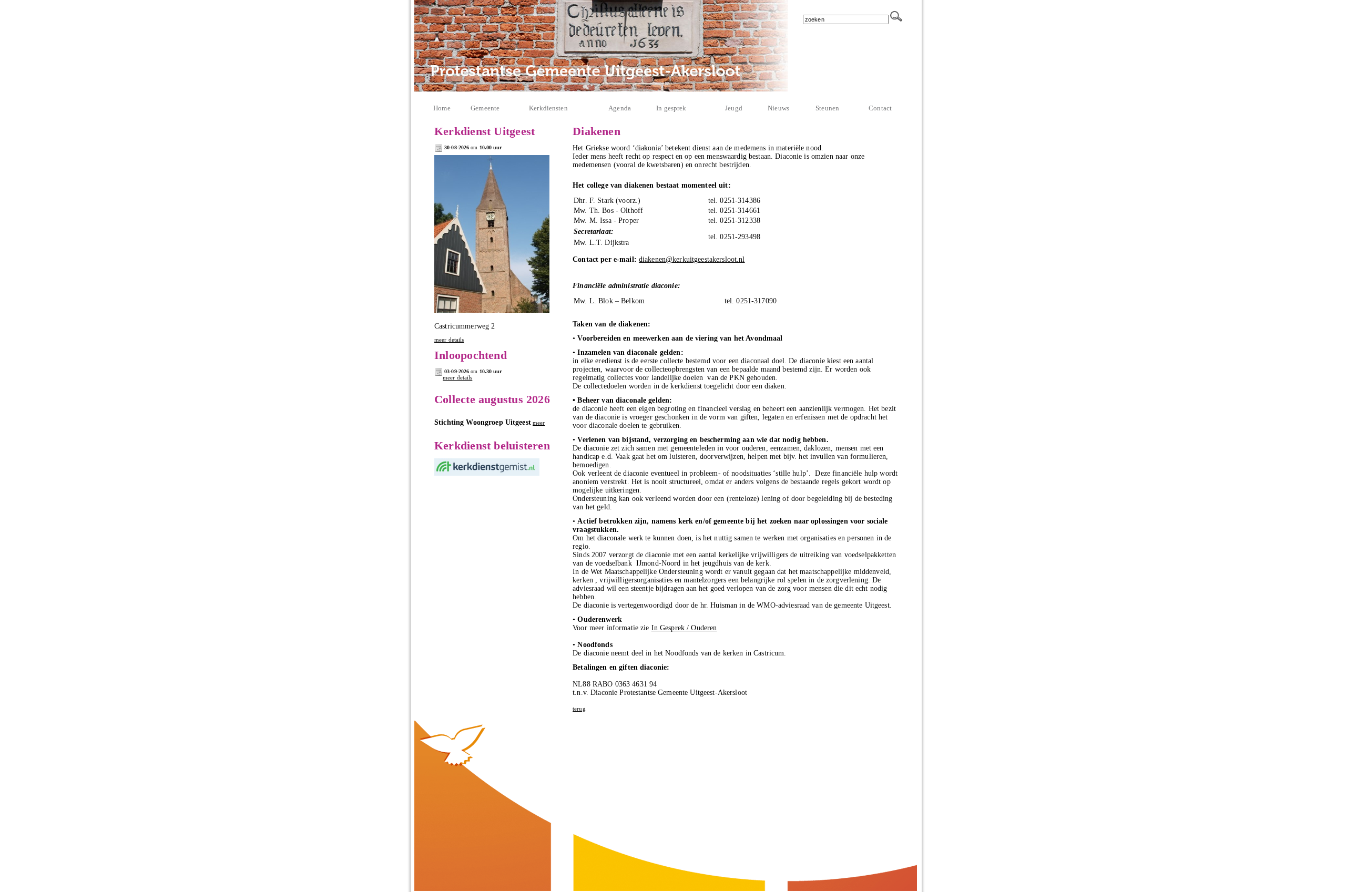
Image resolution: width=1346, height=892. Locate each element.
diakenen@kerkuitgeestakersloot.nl (692, 259)
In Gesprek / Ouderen (684, 628)
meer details (449, 339)
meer (539, 422)
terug (579, 708)
